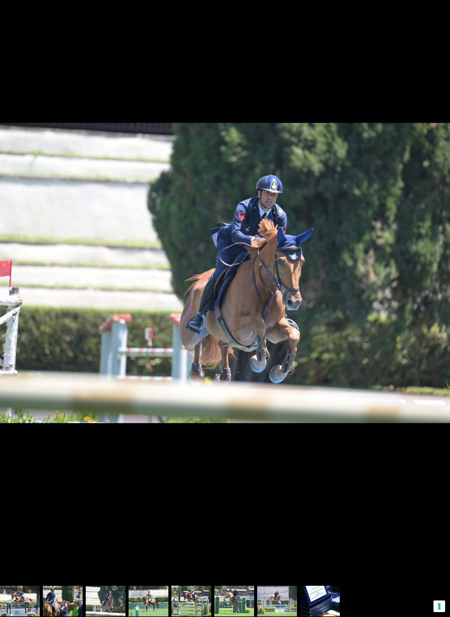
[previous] (10, 299)
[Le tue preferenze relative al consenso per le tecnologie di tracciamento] (439, 606)
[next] (439, 299)
